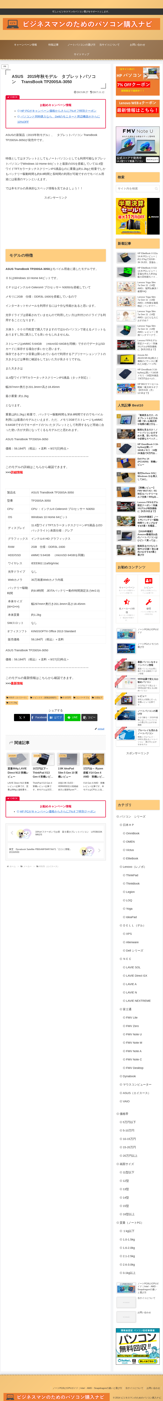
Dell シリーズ (134, 950)
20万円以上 (130, 1155)
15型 (126, 1206)
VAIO (126, 1101)
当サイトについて (134, 1388)
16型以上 (129, 1214)
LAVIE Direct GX (136, 975)
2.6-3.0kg (129, 1264)
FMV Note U (134, 1034)
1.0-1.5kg (13, 703)
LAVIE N (131, 992)
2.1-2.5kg (129, 1256)
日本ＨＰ (128, 824)
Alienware (132, 942)
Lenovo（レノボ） (135, 866)
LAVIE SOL (133, 967)
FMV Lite (132, 1017)
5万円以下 (129, 1122)
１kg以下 (129, 1231)
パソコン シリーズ (132, 816)
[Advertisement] (56, 222)
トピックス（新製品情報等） (45, 698)
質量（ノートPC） (132, 1222)
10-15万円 (129, 1139)
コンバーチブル (82, 698)
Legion (130, 891)
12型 (126, 1180)
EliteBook (132, 858)
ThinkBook (133, 883)
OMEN (130, 841)
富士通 (127, 1009)
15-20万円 (129, 1147)
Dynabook (129, 1076)
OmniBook (132, 833)
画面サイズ (127, 1164)
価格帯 (124, 1113)
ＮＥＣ (127, 958)
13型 (126, 1189)
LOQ (129, 900)
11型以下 (99, 698)
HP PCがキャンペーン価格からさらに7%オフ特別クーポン (58, 110)
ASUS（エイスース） (18, 698)
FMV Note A (134, 1051)
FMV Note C (134, 1059)
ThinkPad (132, 875)
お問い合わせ (153, 1388)
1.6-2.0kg (129, 1247)
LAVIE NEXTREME (138, 1000)
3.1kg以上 (129, 1273)
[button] (89, 717)
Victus (130, 850)
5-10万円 (67, 698)
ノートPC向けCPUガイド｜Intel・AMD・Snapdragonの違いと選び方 (87, 1388)
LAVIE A (131, 984)
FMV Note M (134, 1042)
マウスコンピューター (137, 1084)
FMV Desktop (134, 1068)
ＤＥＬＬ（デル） (134, 925)
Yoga (129, 908)
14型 (126, 1197)
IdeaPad (131, 917)
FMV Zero (132, 1026)
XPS (129, 933)
